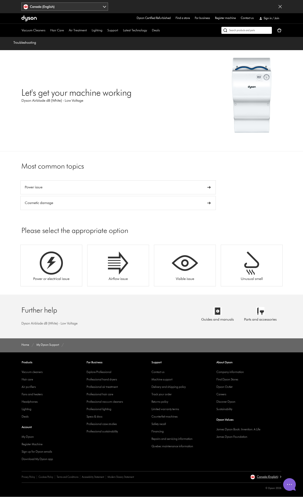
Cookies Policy (46, 476)
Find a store (183, 18)
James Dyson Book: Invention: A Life (238, 429)
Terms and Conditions (67, 476)
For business (202, 18)
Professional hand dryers (102, 379)
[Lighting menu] (104, 30)
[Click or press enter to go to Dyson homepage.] (29, 18)
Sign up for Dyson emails (37, 451)
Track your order (162, 394)
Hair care (27, 379)
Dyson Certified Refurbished (154, 18)
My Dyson (28, 437)
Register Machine (32, 444)
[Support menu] (120, 30)
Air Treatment (78, 30)
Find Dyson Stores (227, 379)
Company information (230, 372)
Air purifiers (29, 387)
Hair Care (57, 30)
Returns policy (160, 402)
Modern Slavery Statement (121, 476)
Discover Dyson (225, 402)
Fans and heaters (32, 394)
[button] (265, 477)
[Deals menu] (162, 30)
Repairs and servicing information (172, 439)
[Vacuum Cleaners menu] (47, 30)
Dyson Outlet (224, 387)
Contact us (247, 18)
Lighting (97, 30)
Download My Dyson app (37, 459)
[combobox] (64, 6)
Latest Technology (135, 30)
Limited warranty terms (165, 409)
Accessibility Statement (93, 476)
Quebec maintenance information (172, 446)
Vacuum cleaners (32, 372)
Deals (156, 30)
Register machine (225, 18)
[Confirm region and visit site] (280, 6)
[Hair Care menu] (66, 30)
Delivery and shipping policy (169, 387)
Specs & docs (94, 416)
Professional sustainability (102, 431)
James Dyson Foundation (231, 437)
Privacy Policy (28, 476)
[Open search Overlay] (246, 30)
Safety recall (159, 424)
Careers (221, 394)
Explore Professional (99, 372)
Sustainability (224, 409)
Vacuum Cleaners (33, 30)
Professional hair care (100, 394)
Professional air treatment (102, 387)
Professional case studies (102, 424)
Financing (158, 431)
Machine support (162, 379)
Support (112, 30)
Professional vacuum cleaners (105, 402)
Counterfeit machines (165, 416)
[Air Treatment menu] (89, 30)
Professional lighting (99, 409)
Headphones (30, 402)
